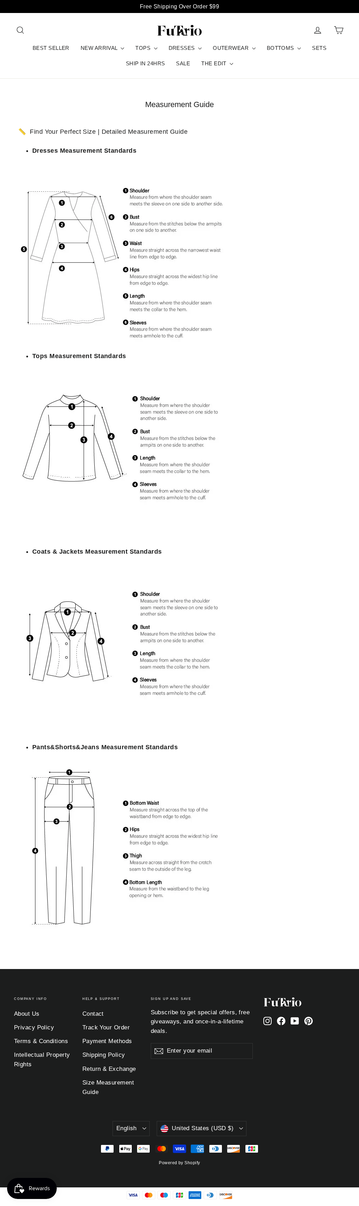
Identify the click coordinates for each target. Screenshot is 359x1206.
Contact (93, 1013)
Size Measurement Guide (108, 1087)
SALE (183, 63)
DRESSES (183, 48)
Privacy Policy (34, 1027)
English (126, 1128)
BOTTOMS (281, 48)
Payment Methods (107, 1041)
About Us (27, 1013)
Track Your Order (106, 1027)
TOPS (143, 48)
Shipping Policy (103, 1055)
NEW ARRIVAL (100, 48)
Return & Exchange (109, 1069)
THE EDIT (214, 63)
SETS (319, 48)
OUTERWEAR (231, 48)
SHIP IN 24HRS (145, 63)
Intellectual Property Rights (42, 1060)
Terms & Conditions (41, 1041)
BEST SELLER (51, 48)
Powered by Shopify (179, 1162)
